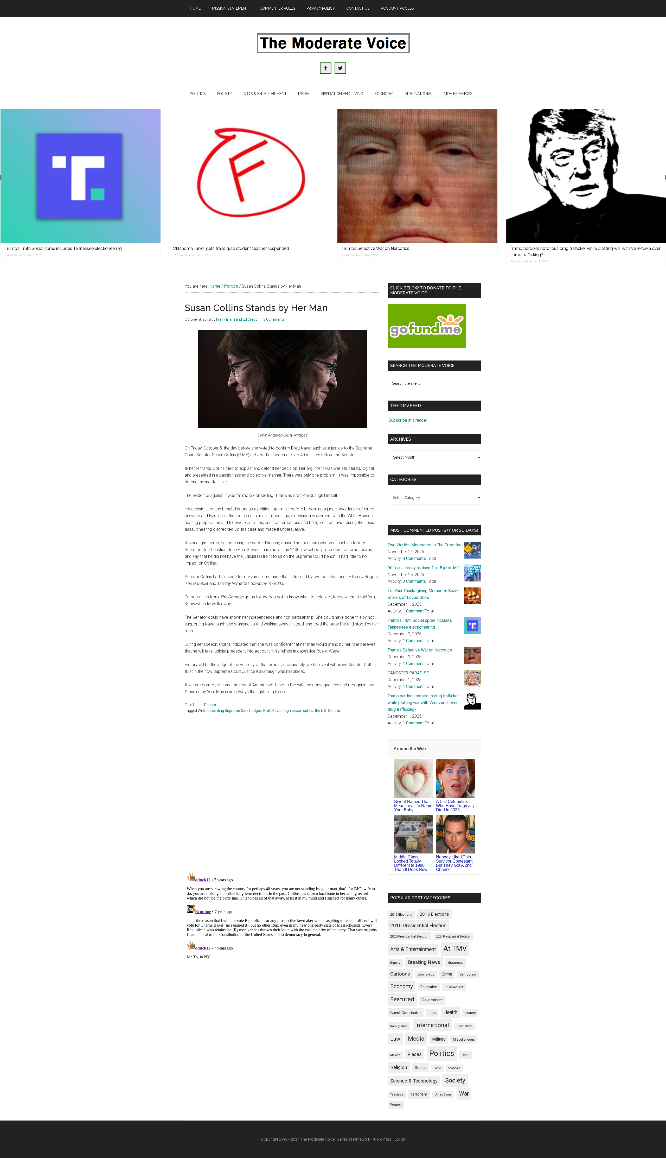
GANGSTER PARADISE (408, 672)
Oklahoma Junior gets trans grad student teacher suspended (231, 248)
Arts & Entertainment (413, 949)
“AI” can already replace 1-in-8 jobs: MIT (424, 567)
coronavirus (426, 974)
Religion (398, 1067)
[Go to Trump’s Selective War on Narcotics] (417, 176)
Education (428, 987)
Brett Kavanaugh (277, 710)
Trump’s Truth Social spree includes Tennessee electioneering (63, 248)
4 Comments (414, 558)
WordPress (382, 1139)
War (464, 1093)
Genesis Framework (353, 1139)
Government (432, 1000)
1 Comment (413, 611)
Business (455, 962)
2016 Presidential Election (418, 925)
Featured (402, 999)
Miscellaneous (464, 1039)
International (432, 1025)
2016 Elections (434, 914)
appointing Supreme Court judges (234, 710)
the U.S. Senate (327, 710)
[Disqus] (282, 801)
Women (396, 1104)
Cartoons (400, 974)
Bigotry (395, 963)
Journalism (464, 1026)
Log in (399, 1139)
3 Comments (274, 319)
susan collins (302, 710)
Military (438, 1039)
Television (396, 1094)
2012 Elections (401, 914)
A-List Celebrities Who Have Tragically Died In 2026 (455, 805)
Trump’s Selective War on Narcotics (375, 248)
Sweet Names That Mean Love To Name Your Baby (413, 805)
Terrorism (419, 1094)
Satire (437, 1068)
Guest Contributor (405, 1012)
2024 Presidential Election (453, 936)
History (470, 1013)
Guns (432, 1013)
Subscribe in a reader (408, 420)
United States (443, 1094)
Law (395, 1039)
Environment (454, 987)
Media (416, 1038)
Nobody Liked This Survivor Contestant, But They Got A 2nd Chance (454, 863)
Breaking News (424, 962)
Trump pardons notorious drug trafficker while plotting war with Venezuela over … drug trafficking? (424, 702)
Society (455, 1080)
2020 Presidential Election (409, 936)
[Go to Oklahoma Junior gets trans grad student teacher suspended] (249, 176)
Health (450, 1012)
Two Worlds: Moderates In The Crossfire (425, 544)
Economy (401, 986)
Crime (447, 974)
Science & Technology (414, 1081)
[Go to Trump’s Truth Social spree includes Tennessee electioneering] (81, 176)
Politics (210, 705)
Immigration (399, 1026)
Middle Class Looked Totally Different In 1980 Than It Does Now (410, 863)
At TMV (455, 949)
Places (415, 1054)
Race (465, 1055)
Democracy (468, 974)
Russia (420, 1067)
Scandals (454, 1068)
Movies (395, 1055)
